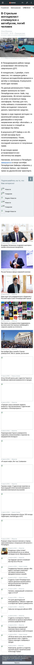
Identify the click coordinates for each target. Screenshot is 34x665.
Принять (17, 663)
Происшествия (20, 33)
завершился (6, 163)
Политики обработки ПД (14, 660)
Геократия (5, 8)
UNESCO (26, 8)
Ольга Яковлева (6, 31)
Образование (16, 8)
